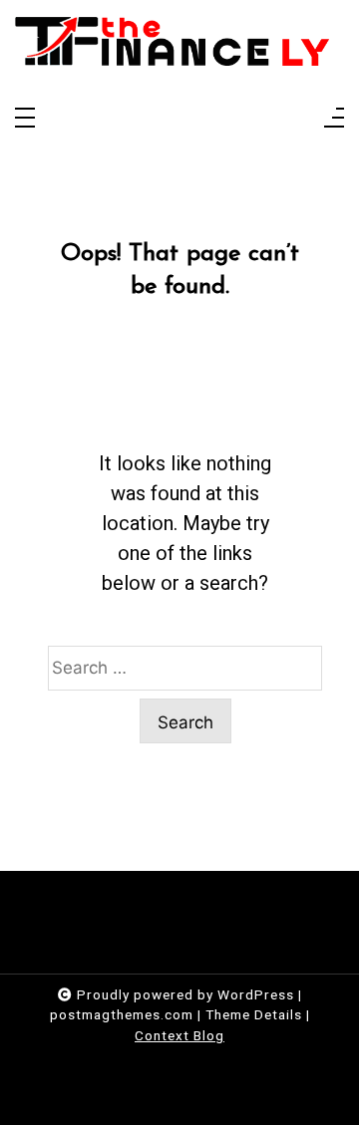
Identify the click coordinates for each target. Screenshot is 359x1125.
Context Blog (179, 1035)
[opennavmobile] (334, 119)
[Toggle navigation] (25, 119)
